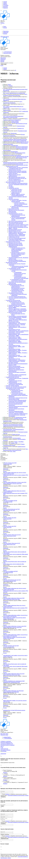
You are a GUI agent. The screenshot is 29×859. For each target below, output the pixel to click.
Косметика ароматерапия (22, 146)
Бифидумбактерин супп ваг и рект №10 (12, 483)
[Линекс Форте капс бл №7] (11, 543)
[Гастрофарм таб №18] (10, 571)
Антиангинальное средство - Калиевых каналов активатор (18, 303)
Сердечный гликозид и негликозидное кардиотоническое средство (17, 375)
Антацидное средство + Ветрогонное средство (16, 190)
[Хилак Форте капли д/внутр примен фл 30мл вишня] (15, 665)
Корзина (5, 33)
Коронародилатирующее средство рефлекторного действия (16, 368)
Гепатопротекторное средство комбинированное (18, 215)
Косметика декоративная (21, 147)
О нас (2, 747)
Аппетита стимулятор (14, 199)
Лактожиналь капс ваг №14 (9, 581)
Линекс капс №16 (7, 518)
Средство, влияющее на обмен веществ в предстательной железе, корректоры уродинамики (18, 415)
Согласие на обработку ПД (7, 743)
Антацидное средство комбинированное (16, 192)
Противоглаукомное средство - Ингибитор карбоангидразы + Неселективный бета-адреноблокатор (18, 254)
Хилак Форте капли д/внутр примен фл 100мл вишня (15, 554)
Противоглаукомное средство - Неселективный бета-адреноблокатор (17, 260)
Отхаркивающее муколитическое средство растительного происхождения (21, 277)
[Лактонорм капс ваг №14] (11, 509)
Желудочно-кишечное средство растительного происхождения (16, 223)
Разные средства (16, 434)
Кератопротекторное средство (15, 244)
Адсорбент (11, 186)
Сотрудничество (4, 748)
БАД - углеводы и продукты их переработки (15, 119)
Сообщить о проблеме (6, 741)
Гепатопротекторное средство (15, 213)
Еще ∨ (2, 746)
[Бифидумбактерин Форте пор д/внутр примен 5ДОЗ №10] (15, 492)
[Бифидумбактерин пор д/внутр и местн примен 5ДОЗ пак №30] (15, 589)
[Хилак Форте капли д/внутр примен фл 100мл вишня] (15, 553)
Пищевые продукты (18, 418)
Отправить (3, 823)
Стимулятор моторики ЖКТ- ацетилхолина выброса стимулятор (17, 240)
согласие (7, 794)
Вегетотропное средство (21, 123)
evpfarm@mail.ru (7, 737)
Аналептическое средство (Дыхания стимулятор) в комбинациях (19, 267)
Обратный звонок (5, 36)
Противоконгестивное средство (16, 293)
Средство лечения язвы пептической (17, 238)
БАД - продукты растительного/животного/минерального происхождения (13, 117)
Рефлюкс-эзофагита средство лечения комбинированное (18, 195)
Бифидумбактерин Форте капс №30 (11, 599)
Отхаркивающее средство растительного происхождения (18, 280)
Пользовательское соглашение (7, 745)
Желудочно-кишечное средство (13, 182)
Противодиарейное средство (15, 229)
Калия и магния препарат (14, 366)
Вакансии (5, 7)
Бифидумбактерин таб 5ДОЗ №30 (11, 692)
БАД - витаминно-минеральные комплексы (15, 95)
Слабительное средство (14, 236)
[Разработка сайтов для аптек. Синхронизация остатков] (3, 751)
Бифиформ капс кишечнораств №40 (11, 682)
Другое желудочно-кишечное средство (17, 221)
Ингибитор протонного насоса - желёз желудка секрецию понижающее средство (18, 226)
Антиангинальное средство (15, 301)
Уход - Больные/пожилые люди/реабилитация (15, 449)
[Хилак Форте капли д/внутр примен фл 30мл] (15, 562)
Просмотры (6, 31)
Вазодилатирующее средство (15, 312)
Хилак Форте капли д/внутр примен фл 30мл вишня (15, 666)
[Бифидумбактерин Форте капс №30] (13, 598)
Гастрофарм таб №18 (8, 572)
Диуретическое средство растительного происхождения (18, 393)
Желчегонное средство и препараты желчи (18, 224)
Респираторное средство (11, 262)
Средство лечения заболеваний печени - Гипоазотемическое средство (18, 218)
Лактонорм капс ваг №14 (9, 510)
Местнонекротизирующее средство (17, 177)
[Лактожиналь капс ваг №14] (12, 579)
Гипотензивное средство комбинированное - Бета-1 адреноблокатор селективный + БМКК (18, 334)
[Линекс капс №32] (9, 526)
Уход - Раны (13, 451)
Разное (9, 84)
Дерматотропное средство (12, 166)
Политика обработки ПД (6, 742)
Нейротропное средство (21, 157)
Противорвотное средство (15, 230)
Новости (5, 4)
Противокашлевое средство (15, 284)
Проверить (3, 796)
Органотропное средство (22, 165)
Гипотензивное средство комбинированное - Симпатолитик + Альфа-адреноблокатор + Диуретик (17, 360)
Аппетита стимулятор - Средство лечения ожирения (19, 201)
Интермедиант (14, 145)
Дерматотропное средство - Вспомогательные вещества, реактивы (17, 170)
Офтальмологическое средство (13, 241)
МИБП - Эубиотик (13, 228)
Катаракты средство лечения (15, 243)
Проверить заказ (4, 734)
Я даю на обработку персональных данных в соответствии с (14, 795)
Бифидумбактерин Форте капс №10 (11, 674)
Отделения (5, 5)
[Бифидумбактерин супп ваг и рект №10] (14, 482)
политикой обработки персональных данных (18, 795)
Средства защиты (17, 438)
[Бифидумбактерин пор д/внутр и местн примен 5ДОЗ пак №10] (15, 473)
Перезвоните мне (4, 838)
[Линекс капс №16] (9, 517)
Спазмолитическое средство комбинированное (15, 381)
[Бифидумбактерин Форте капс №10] (13, 673)
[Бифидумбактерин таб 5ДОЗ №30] (13, 690)
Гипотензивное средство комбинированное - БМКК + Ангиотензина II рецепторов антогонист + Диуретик (18, 342)
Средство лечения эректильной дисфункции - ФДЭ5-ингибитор (16, 412)
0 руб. (2, 65)
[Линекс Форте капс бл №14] (12, 534)
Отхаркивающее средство (15, 268)
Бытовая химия (15, 122)
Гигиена (10, 124)
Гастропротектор (12, 212)
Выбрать (5, 772)
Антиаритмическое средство (15, 305)
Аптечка (10, 85)
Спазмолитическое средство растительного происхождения (16, 384)
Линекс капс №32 (7, 527)
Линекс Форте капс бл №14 (9, 536)
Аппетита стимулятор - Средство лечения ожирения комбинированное (20, 204)
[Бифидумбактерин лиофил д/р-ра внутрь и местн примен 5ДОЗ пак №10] (15, 635)
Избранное (5, 32)
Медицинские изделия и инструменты (12, 155)
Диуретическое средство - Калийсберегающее (17, 391)
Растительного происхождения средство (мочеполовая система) (18, 398)
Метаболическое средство (22, 156)
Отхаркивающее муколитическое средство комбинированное (20, 273)
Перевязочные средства (20, 417)
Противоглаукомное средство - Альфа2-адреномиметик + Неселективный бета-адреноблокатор (18, 249)
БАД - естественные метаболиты (12, 102)
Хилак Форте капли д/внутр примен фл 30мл (13, 564)
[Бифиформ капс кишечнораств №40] (13, 681)
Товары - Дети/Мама (18, 441)
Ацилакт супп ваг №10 (8, 646)
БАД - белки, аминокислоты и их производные (14, 93)
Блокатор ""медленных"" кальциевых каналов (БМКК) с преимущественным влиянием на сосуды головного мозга (18, 310)
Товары (5, 2)
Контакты (5, 6)
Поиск (4, 26)
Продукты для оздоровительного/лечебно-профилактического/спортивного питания (13, 425)
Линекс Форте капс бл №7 (9, 544)
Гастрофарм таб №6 (7, 501)
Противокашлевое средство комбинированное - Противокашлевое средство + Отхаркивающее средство (18, 287)
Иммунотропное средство (22, 141)
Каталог (5, 27)
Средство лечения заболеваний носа (17, 296)
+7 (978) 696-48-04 (7, 51)
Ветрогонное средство (14, 208)
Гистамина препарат (13, 362)
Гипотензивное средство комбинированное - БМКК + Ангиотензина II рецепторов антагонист (18, 338)
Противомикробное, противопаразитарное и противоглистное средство (13, 430)
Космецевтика (14, 151)
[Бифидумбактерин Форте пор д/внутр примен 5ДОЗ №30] (15, 606)
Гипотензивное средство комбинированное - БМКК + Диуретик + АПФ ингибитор (18, 352)
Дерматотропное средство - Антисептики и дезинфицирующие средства (18, 168)
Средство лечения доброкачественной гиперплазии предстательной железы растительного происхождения (17, 401)
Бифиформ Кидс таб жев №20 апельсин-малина (14, 710)
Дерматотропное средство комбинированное (15, 175)
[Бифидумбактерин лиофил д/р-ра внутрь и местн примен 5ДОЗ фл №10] (15, 616)
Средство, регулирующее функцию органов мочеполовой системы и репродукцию (16, 387)
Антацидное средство (14, 188)
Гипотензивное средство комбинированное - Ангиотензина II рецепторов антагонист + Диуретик (17, 323)
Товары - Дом (14, 442)
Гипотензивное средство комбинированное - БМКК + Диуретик (18, 349)
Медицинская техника (20, 152)
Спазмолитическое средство (12, 377)
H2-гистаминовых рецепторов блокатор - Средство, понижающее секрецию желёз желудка (18, 184)
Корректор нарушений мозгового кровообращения (16, 370)
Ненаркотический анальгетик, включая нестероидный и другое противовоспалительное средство (15, 163)
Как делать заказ (4, 733)
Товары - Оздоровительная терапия (14, 445)
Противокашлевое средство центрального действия (17, 291)
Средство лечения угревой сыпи (16, 180)
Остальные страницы (5, 750)
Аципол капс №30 (7, 464)
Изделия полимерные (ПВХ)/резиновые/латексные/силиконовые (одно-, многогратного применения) (15, 140)
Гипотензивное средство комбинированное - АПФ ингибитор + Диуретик (18, 327)
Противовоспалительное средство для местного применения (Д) (17, 179)
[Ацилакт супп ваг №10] (11, 645)
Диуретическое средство (14, 389)
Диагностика (14, 133)
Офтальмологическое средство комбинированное (16, 246)
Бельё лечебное (15, 121)
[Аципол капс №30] (9, 462)
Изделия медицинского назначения (14, 135)
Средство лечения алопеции (12, 385)
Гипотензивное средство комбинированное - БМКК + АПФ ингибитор (17, 346)
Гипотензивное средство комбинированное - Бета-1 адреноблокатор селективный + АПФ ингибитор (18, 331)
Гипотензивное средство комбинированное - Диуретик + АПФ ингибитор (17, 356)
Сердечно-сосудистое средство (13, 300)
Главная (5, 1)
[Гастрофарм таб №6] (10, 500)
